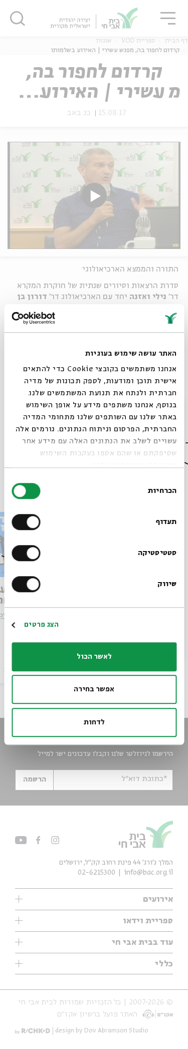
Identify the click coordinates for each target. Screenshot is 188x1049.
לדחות (94, 722)
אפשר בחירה (94, 689)
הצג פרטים (41, 624)
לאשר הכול (94, 656)
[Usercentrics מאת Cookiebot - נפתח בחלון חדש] (54, 318)
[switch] (28, 522)
